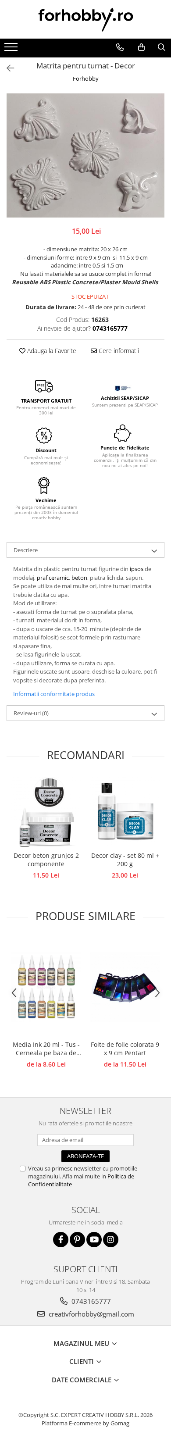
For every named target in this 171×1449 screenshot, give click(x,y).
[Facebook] (60, 1239)
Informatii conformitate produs (54, 694)
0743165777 (90, 1301)
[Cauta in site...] (161, 47)
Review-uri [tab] (31, 713)
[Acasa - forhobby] (85, 19)
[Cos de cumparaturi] (141, 47)
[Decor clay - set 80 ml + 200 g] (125, 812)
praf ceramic (53, 578)
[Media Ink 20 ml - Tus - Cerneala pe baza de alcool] (46, 987)
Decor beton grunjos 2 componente (46, 859)
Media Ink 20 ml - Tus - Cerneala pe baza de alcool (46, 1049)
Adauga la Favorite (50, 350)
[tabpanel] (85, 155)
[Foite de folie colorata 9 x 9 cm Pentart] (125, 987)
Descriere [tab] (26, 550)
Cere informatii (118, 350)
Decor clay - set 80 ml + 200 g (125, 859)
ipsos (137, 569)
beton (79, 578)
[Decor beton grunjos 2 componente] (46, 812)
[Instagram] (110, 1239)
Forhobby (86, 78)
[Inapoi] (6, 68)
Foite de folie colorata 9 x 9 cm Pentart (125, 1048)
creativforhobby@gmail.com (90, 1314)
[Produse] (12, 49)
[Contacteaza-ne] (119, 47)
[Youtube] (94, 1239)
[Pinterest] (77, 1239)
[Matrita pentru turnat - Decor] (85, 155)
